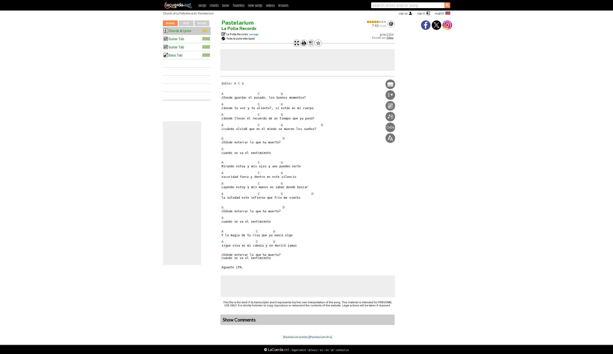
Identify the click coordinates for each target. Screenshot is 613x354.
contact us (342, 349)
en (327, 349)
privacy (313, 349)
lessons (283, 6)
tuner (225, 6)
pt (332, 349)
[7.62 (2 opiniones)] (376, 22)
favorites (238, 6)
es (321, 349)
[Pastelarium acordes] (296, 336)
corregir (254, 34)
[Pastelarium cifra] (320, 336)
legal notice (299, 349)
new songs (255, 6)
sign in (421, 13)
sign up (403, 13)
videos (270, 6)
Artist (186, 23)
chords (214, 6)
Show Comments (239, 319)
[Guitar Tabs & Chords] (178, 8)
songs (202, 6)
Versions (170, 23)
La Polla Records (238, 28)
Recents (202, 23)
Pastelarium (237, 23)
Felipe (390, 37)
